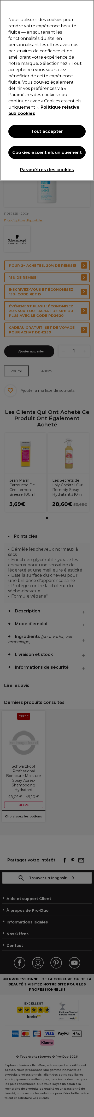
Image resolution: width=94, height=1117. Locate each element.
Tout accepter (47, 131)
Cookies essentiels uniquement (47, 152)
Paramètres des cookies (47, 169)
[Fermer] (87, 7)
